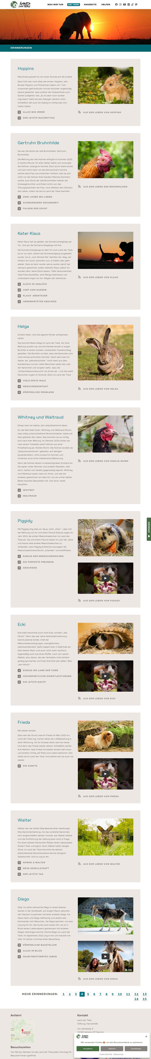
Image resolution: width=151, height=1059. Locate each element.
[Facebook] (116, 4)
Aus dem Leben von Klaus (100, 277)
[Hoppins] (105, 68)
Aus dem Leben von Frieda (101, 796)
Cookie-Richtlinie (105, 1054)
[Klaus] (105, 233)
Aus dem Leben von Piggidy (101, 601)
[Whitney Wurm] (105, 417)
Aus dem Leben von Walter (101, 864)
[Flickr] (129, 4)
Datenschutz (118, 1054)
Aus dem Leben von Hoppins (102, 112)
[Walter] (105, 820)
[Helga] (105, 326)
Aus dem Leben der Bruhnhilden (105, 187)
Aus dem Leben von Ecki (99, 699)
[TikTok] (132, 4)
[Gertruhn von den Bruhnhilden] (105, 142)
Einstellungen (136, 1049)
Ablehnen (112, 1049)
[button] (146, 1036)
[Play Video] (106, 578)
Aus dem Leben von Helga (100, 389)
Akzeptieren (87, 1049)
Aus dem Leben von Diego (100, 979)
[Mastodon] (136, 4)
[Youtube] (124, 4)
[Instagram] (120, 4)
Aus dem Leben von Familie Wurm (105, 461)
